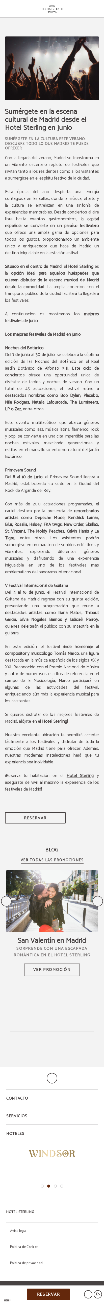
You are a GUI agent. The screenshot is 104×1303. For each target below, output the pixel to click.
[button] (7, 1294)
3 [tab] (55, 1186)
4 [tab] (61, 1186)
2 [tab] (48, 1186)
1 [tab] (42, 1186)
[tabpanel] (52, 1154)
